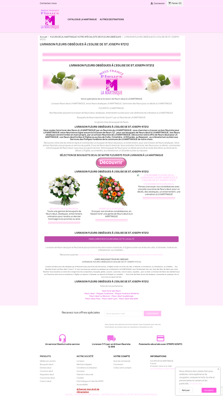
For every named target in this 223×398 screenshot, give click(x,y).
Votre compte (121, 356)
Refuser (186, 390)
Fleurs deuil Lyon (109, 298)
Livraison (80, 361)
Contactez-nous (48, 3)
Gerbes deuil (45, 367)
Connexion (118, 364)
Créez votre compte (122, 367)
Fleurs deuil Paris (92, 298)
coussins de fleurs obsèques (91, 254)
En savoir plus (195, 383)
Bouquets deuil (46, 364)
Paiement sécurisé (85, 374)
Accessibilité (82, 384)
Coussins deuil (46, 371)
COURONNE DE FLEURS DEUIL (159, 184)
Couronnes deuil (47, 378)
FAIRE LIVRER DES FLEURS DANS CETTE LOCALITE (111, 239)
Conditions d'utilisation (87, 367)
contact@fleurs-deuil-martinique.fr (165, 368)
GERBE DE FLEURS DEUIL (111, 208)
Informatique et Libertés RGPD (90, 381)
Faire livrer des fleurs (111, 290)
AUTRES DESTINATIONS (112, 19)
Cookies (80, 378)
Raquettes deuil (47, 374)
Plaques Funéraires (104, 293)
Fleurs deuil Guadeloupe (122, 296)
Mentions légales (84, 364)
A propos (81, 371)
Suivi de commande (121, 361)
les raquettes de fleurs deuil (119, 254)
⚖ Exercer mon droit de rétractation (88, 390)
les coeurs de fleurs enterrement (148, 254)
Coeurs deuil (45, 381)
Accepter (209, 390)
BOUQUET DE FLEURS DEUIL (64, 208)
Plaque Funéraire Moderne (127, 293)
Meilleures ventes (48, 361)
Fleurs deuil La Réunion (99, 296)
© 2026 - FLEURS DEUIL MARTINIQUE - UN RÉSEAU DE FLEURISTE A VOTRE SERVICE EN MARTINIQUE (111, 394)
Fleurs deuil (89, 293)
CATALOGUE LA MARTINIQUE (82, 19)
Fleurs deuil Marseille (128, 298)
